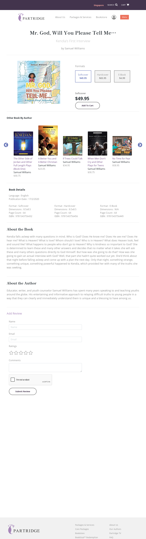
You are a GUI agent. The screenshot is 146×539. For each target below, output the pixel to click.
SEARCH (111, 5)
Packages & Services (80, 17)
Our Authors (115, 529)
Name (12, 321)
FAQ (111, 537)
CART (123, 5)
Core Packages (82, 529)
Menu (124, 17)
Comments (15, 360)
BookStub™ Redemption (86, 537)
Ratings (13, 346)
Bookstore (101, 17)
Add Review (14, 313)
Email (12, 333)
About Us (60, 17)
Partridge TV (115, 533)
